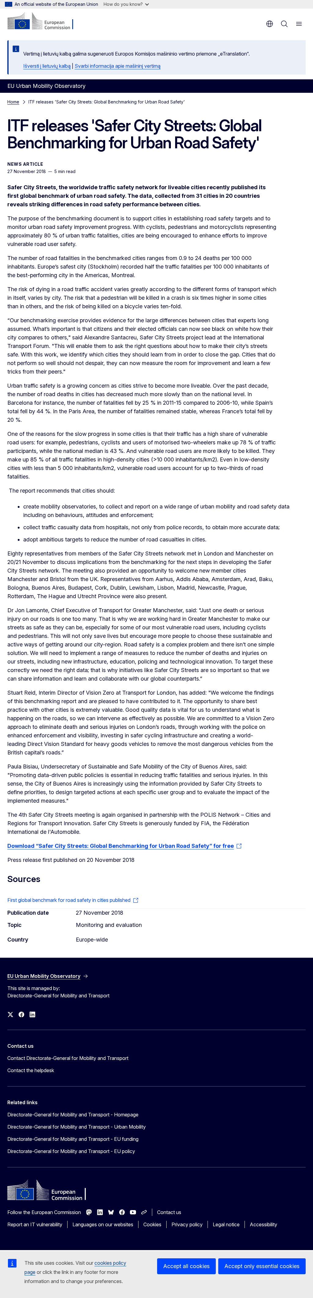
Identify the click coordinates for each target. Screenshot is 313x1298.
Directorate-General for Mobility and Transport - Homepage (72, 1115)
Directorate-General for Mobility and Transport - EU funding (72, 1139)
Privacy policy (187, 1224)
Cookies (152, 1224)
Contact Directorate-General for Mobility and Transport (67, 1058)
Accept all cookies (186, 1266)
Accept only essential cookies (262, 1266)
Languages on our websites (102, 1224)
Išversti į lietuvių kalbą (47, 66)
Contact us (169, 1212)
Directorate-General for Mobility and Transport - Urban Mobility (76, 1127)
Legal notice (226, 1224)
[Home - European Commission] (44, 21)
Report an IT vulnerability (34, 1224)
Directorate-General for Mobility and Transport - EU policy (71, 1151)
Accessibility (263, 1224)
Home (13, 101)
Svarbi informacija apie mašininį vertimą (117, 66)
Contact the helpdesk (30, 1070)
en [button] (269, 24)
